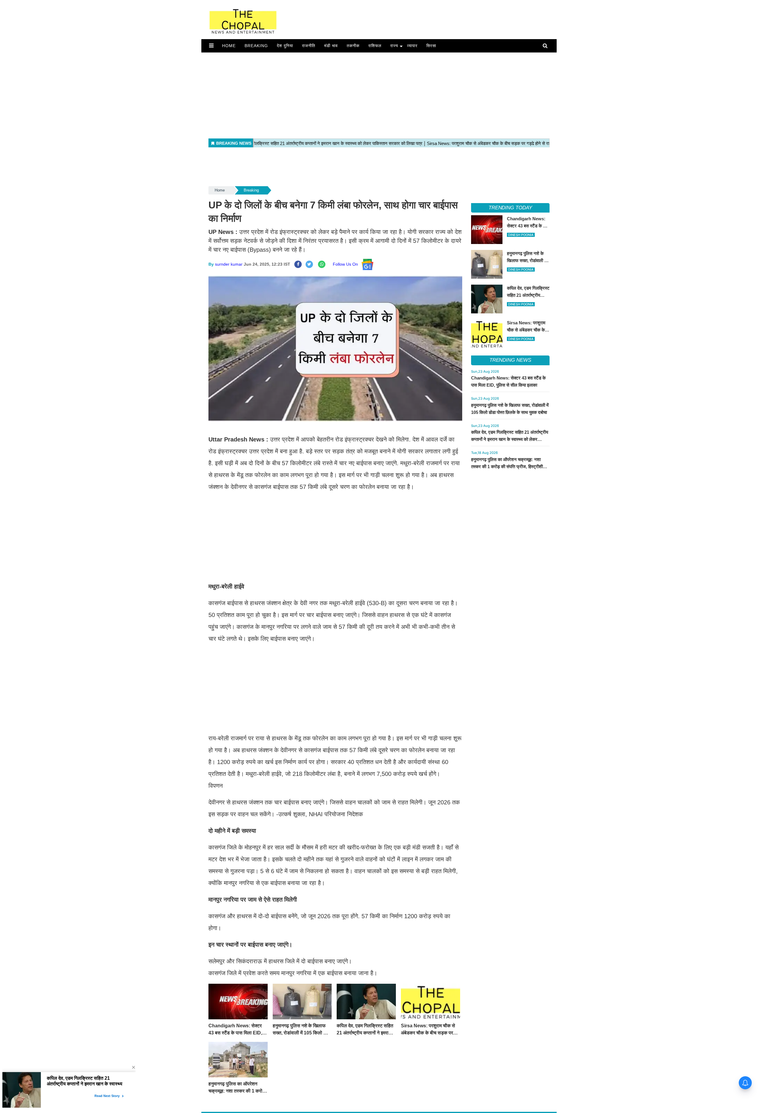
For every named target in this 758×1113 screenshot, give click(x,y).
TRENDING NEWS (510, 360)
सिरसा (431, 45)
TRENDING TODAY (510, 208)
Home (229, 45)
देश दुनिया (285, 45)
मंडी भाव (331, 45)
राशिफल (374, 45)
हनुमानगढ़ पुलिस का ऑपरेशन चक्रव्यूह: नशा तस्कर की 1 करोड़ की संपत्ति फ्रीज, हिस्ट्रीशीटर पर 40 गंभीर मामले (509, 466)
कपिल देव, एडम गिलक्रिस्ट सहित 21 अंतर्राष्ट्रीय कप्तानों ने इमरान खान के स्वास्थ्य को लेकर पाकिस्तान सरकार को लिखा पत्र (509, 439)
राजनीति (308, 45)
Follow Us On (347, 264)
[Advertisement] (379, 93)
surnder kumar (229, 264)
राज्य (394, 45)
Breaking (256, 45)
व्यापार (412, 45)
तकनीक (353, 45)
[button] (211, 46)
